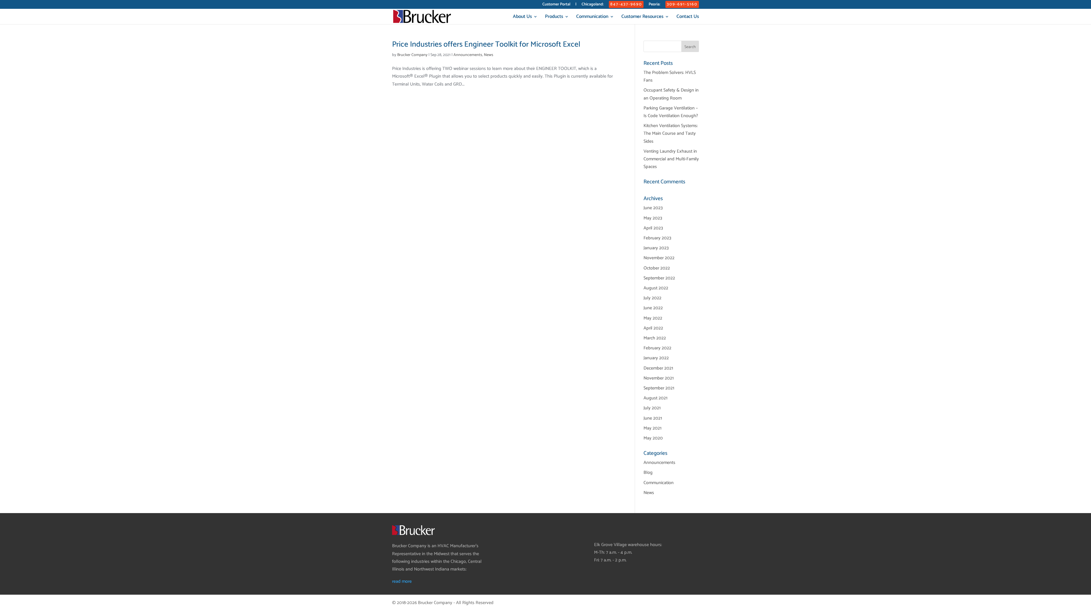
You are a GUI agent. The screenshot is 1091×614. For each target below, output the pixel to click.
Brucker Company (412, 55)
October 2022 (657, 268)
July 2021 (652, 408)
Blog (648, 472)
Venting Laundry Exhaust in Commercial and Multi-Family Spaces (671, 159)
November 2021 (659, 378)
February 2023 (657, 238)
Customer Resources (642, 17)
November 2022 (659, 258)
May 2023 (653, 218)
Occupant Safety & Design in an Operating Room (671, 94)
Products (554, 17)
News (488, 55)
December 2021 (658, 368)
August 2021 (655, 398)
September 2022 (659, 278)
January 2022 (656, 358)
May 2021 (652, 428)
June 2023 (653, 208)
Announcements (467, 55)
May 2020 (653, 438)
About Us (522, 17)
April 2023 (653, 228)
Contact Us (687, 17)
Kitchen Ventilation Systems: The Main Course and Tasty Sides (671, 133)
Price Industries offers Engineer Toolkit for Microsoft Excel (486, 44)
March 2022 (655, 338)
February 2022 (657, 348)
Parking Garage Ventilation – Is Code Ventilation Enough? (671, 112)
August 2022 (656, 288)
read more (402, 581)
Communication (592, 17)
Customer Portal (556, 5)
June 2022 (653, 308)
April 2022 (653, 328)
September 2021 (659, 388)
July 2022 (652, 298)
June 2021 (653, 418)
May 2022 (653, 318)
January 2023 (656, 248)
